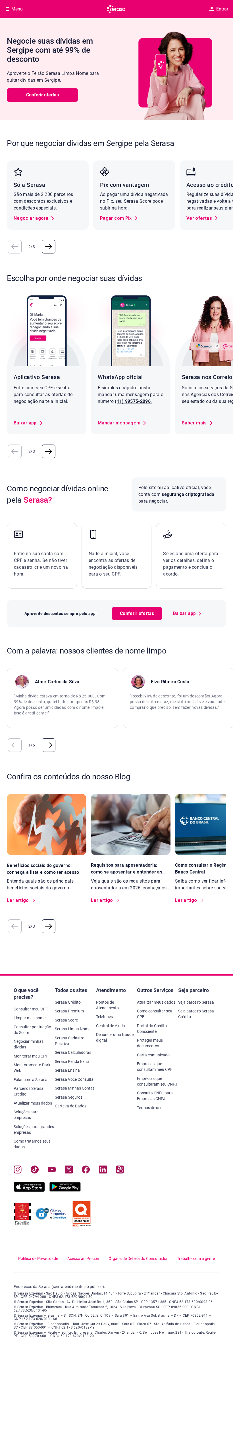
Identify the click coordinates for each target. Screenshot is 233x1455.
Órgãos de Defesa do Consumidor (138, 1258)
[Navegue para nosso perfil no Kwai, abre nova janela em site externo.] (120, 1170)
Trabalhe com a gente (196, 1258)
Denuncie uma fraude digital (115, 1037)
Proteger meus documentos (150, 1043)
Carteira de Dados (70, 1106)
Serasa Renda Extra (72, 1061)
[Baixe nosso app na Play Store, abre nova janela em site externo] (65, 1190)
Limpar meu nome (29, 1018)
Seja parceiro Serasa (196, 1002)
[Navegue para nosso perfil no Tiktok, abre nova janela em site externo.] (35, 1170)
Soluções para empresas (26, 1115)
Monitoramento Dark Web (32, 1068)
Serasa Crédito (68, 1002)
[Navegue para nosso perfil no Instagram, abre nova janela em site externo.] (18, 1170)
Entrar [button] (222, 9)
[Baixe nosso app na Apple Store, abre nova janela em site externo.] (29, 1190)
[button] (15, 246)
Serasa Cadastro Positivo (69, 1041)
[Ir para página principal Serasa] (116, 9)
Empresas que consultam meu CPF (154, 1066)
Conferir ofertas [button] (42, 95)
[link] (34, 218)
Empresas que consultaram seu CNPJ (157, 1081)
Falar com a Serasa (30, 1079)
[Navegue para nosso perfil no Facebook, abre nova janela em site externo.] (86, 1170)
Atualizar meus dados (33, 1103)
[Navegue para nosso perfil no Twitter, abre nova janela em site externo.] (69, 1170)
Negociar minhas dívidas (28, 1044)
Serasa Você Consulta (74, 1079)
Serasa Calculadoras (73, 1052)
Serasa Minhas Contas (75, 1088)
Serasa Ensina (67, 1070)
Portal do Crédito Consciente (152, 1028)
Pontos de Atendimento (107, 1005)
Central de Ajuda (110, 1025)
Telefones (104, 1016)
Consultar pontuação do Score (32, 1030)
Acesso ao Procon (83, 1258)
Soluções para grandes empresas (34, 1129)
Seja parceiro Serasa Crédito (196, 1014)
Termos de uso (150, 1107)
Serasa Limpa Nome (72, 1029)
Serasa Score (137, 201)
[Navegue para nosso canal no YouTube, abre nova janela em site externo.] (52, 1170)
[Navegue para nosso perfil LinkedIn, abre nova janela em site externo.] (103, 1170)
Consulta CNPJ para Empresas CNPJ (155, 1096)
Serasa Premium (69, 1011)
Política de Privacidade (38, 1258)
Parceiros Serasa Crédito (28, 1091)
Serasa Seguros (68, 1097)
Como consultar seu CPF (154, 1014)
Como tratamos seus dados (32, 1144)
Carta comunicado (153, 1055)
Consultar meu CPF (31, 1009)
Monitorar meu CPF (31, 1056)
